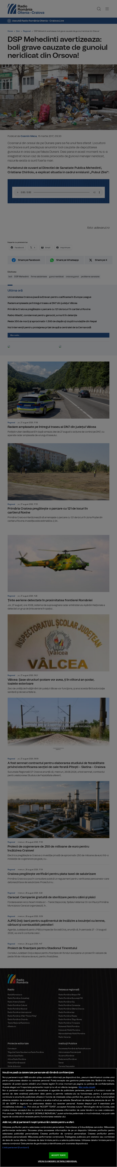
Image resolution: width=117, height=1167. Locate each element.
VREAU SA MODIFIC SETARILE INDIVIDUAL (57, 1161)
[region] (58, 1117)
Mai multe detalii (87, 1087)
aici (24, 1107)
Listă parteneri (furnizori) (15, 1147)
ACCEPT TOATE (58, 1155)
